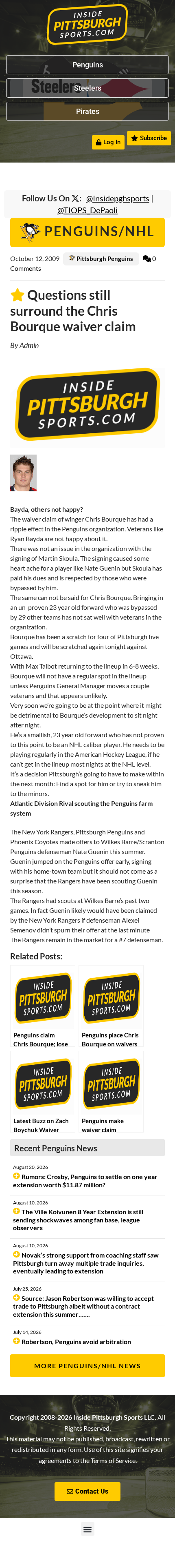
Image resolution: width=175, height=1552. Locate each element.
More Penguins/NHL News (87, 1365)
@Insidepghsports (117, 198)
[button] (87, 1529)
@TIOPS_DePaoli (87, 210)
